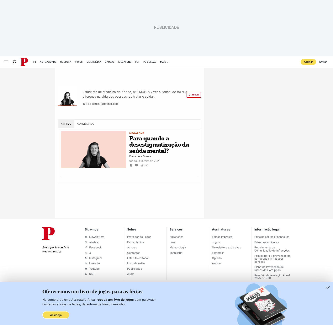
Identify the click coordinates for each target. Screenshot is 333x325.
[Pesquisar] (14, 62)
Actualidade (48, 61)
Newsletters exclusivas (226, 247)
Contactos (133, 252)
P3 (34, 61)
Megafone (124, 61)
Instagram (95, 258)
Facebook (95, 247)
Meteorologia (178, 247)
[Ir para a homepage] (48, 239)
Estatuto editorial (137, 258)
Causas (109, 61)
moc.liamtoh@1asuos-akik (102, 103)
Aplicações (176, 236)
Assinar (308, 61)
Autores (132, 247)
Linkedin (94, 263)
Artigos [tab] (66, 123)
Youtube (94, 268)
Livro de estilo (136, 263)
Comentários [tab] (85, 123)
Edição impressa (222, 236)
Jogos (216, 242)
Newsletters (96, 236)
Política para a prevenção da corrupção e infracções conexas (272, 258)
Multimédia (94, 61)
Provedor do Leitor (139, 236)
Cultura (65, 61)
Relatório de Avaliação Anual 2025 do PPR (272, 277)
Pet (137, 61)
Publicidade (134, 268)
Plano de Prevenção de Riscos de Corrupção (269, 268)
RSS (91, 273)
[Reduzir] (327, 287)
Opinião (217, 258)
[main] (166, 143)
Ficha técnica (135, 242)
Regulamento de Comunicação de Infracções (272, 249)
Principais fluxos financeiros (271, 236)
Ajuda (130, 273)
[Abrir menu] (6, 62)
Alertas (93, 242)
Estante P (218, 252)
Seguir (195, 95)
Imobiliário (176, 252)
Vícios (79, 61)
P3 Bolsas (149, 61)
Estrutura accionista (266, 242)
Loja (172, 242)
